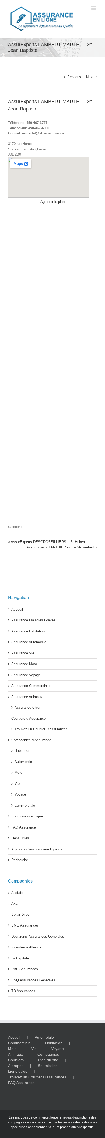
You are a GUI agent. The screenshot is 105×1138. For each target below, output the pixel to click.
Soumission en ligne (27, 816)
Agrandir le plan (52, 202)
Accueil (17, 609)
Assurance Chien (28, 707)
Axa (14, 903)
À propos (15, 1065)
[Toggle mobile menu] (94, 8)
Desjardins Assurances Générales (37, 936)
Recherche (19, 860)
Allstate (17, 893)
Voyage (20, 794)
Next (89, 77)
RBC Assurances (24, 969)
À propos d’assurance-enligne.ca (36, 849)
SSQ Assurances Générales (33, 980)
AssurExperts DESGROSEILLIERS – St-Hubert (48, 542)
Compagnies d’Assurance (31, 740)
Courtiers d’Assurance (28, 718)
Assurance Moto (24, 664)
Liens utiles (20, 838)
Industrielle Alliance (26, 947)
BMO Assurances (25, 925)
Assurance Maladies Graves (33, 620)
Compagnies (48, 1054)
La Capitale (20, 958)
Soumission (48, 1065)
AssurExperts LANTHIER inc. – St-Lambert (60, 547)
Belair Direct (20, 915)
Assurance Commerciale (30, 686)
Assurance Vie (22, 653)
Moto (18, 772)
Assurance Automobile (28, 642)
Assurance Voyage (26, 675)
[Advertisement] (52, 362)
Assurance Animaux (27, 697)
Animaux (15, 1054)
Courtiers (16, 1060)
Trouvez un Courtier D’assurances (41, 729)
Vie (17, 784)
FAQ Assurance (23, 827)
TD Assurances (23, 991)
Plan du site (48, 1060)
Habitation (22, 751)
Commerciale (25, 805)
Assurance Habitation (28, 631)
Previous (74, 77)
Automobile (23, 762)
